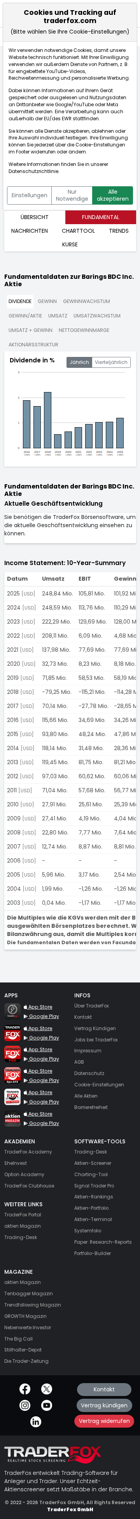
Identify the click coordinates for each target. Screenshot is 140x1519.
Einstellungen (29, 195)
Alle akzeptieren (113, 195)
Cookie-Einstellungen (100, 145)
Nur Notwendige (72, 195)
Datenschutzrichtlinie (33, 171)
